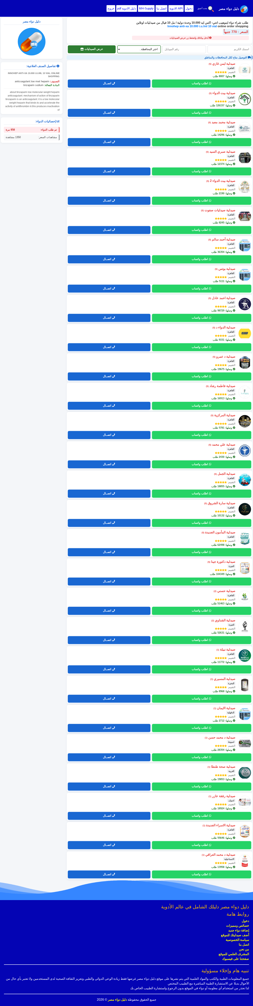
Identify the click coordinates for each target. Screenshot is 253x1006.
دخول (189, 8)
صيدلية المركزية (223, 415)
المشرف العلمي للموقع (234, 954)
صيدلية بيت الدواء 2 (220, 180)
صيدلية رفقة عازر (222, 796)
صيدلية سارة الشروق (219, 503)
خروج (111, 8)
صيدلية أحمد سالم (221, 239)
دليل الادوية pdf (126, 8)
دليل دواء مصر (117, 999)
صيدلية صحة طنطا (221, 766)
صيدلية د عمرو (224, 356)
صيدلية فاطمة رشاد (220, 386)
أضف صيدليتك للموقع (235, 935)
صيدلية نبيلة (225, 649)
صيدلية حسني (224, 591)
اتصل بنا (161, 8)
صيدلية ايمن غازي (222, 63)
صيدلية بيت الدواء (222, 93)
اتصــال (107, 83)
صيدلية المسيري (222, 679)
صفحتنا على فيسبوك (235, 958)
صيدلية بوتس (225, 268)
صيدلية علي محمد (222, 444)
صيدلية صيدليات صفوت (218, 210)
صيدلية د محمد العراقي (218, 854)
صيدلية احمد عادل (221, 298)
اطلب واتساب (200, 83)
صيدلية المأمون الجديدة (218, 532)
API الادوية (176, 8)
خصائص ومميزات (237, 925)
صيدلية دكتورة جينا (221, 561)
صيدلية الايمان (224, 708)
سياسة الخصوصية (237, 939)
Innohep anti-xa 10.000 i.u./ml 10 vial (192, 26)
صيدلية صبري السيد (220, 151)
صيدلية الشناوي (223, 620)
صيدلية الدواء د (223, 327)
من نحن (244, 949)
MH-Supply (146, 8)
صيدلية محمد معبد (221, 122)
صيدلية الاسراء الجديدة (219, 825)
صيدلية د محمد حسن (220, 737)
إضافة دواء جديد (238, 930)
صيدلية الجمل (224, 473)
